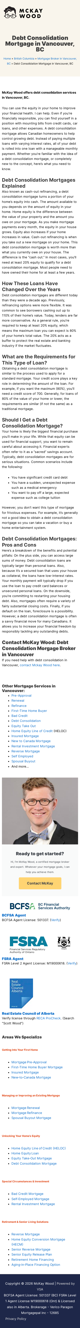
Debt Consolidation (26, 721)
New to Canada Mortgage (31, 741)
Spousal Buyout (23, 761)
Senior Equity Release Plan (31, 1254)
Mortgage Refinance (26, 1113)
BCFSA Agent (14, 915)
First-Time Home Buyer (29, 711)
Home (7, 58)
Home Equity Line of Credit (32, 731)
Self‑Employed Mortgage (30, 1199)
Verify (55, 920)
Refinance (19, 706)
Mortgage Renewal (25, 1108)
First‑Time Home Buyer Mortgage (37, 1067)
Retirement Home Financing (32, 1260)
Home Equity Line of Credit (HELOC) (38, 1148)
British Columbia (24, 58)
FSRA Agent (12, 959)
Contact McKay (40, 883)
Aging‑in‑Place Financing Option (35, 1265)
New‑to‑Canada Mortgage (31, 1077)
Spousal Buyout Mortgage (31, 1118)
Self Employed (22, 756)
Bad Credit (19, 716)
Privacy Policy (15, 1319)
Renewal (17, 700)
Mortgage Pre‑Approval (29, 1062)
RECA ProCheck (49, 1018)
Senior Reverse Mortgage (30, 1249)
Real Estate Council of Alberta (28, 1013)
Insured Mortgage (25, 736)
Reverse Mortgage (25, 751)
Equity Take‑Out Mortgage (31, 1158)
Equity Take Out (23, 726)
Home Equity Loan (25, 1153)
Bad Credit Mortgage (27, 1194)
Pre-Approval (21, 695)
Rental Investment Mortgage (33, 746)
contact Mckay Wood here (40, 665)
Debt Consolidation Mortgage (34, 1163)
